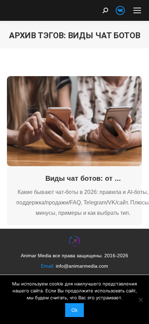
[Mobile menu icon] (137, 10)
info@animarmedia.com (82, 266)
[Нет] (140, 299)
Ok (74, 310)
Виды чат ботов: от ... (83, 178)
